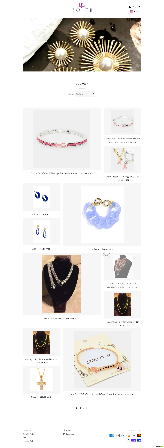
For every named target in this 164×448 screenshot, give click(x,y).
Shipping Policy (28, 441)
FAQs (24, 437)
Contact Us (27, 430)
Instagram (70, 434)
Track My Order (28, 434)
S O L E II (138, 430)
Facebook (69, 430)
